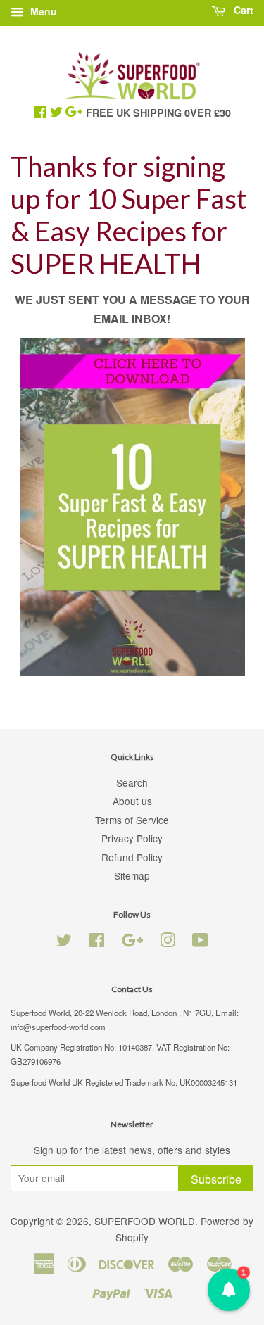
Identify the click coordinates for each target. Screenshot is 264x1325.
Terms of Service (132, 820)
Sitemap (132, 875)
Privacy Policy (132, 838)
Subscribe (216, 1179)
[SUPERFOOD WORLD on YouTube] (200, 942)
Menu (42, 11)
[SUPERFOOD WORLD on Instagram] (167, 942)
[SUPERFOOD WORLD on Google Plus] (132, 942)
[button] (229, 1290)
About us (132, 801)
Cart (242, 10)
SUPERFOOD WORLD (144, 1221)
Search (132, 782)
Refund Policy (132, 857)
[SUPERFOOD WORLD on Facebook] (97, 942)
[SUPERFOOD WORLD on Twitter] (64, 942)
